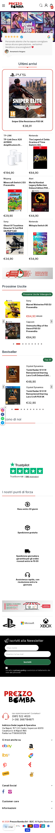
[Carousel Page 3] (22, 343)
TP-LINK (8, 135)
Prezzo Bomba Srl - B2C (22, 821)
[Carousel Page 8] (38, 343)
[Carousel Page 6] (32, 343)
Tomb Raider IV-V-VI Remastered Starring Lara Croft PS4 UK (37, 394)
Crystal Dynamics (34, 366)
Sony (6, 221)
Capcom (30, 322)
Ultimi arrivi (27, 64)
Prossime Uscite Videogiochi (37, 294)
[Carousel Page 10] (43, 409)
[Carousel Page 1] (13, 343)
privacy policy (20, 670)
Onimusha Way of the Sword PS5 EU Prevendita (37, 328)
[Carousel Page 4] (26, 343)
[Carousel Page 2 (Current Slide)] (18, 343)
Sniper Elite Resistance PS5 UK (27, 121)
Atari (31, 178)
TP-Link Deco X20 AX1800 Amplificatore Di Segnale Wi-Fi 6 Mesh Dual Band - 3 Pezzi (15, 145)
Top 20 (47, 359)
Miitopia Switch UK (38, 225)
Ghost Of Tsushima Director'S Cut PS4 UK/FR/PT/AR (13, 228)
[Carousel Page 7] (35, 343)
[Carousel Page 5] (29, 343)
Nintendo (33, 135)
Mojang (7, 178)
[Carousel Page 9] (41, 343)
